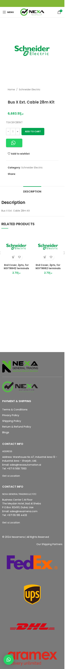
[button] (14, 143)
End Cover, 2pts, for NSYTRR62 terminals (48, 266)
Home (11, 89)
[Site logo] (32, 12)
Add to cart (33, 131)
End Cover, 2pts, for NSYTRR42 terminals (16, 266)
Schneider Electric (29, 89)
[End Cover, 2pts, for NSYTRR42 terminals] (16, 247)
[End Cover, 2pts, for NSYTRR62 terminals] (48, 247)
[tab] (32, 191)
